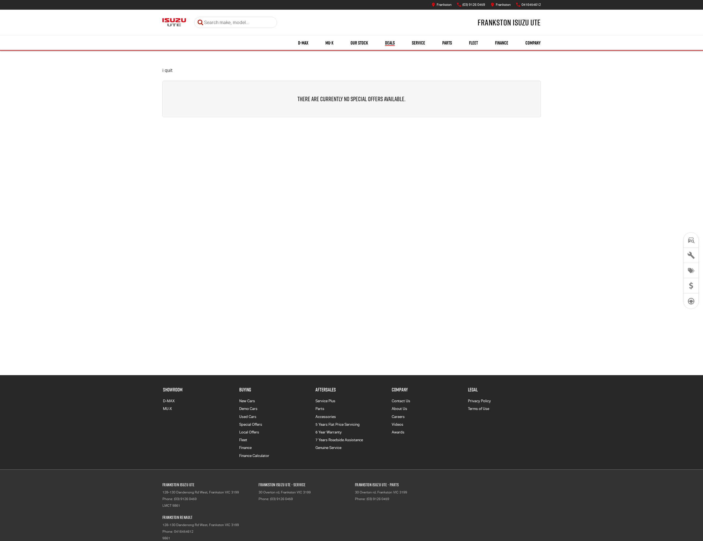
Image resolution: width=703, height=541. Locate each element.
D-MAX (303, 43)
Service (418, 43)
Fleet (473, 43)
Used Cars (247, 417)
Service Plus (325, 401)
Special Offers (250, 424)
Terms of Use (478, 409)
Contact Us (401, 401)
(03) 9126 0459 (185, 499)
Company (533, 43)
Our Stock (359, 43)
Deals (390, 43)
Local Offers (249, 432)
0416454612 (183, 532)
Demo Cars (248, 409)
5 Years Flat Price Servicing (337, 424)
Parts (447, 43)
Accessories (325, 417)
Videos (397, 424)
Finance (501, 43)
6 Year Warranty (328, 432)
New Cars (247, 401)
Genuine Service (328, 448)
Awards (398, 432)
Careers (398, 417)
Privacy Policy (479, 401)
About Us (399, 409)
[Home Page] (174, 22)
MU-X (329, 43)
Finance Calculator (254, 456)
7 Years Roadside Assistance (339, 440)
